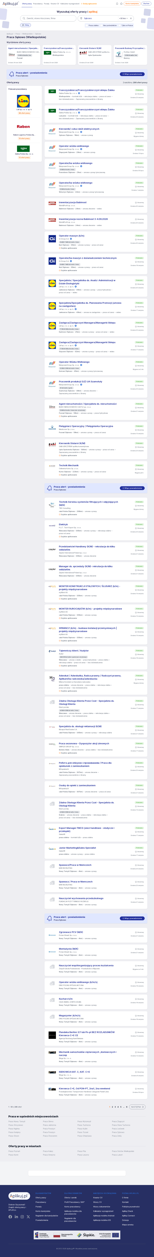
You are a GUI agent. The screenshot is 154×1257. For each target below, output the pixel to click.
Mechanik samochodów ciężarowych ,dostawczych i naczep (87, 1054)
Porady (46, 4)
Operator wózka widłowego (74, 146)
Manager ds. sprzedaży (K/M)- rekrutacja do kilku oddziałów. (86, 568)
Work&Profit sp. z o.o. (67, 205)
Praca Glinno (48, 1121)
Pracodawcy (38, 4)
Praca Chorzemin (50, 1136)
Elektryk (63, 524)
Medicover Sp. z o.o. (67, 429)
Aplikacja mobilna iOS (102, 1220)
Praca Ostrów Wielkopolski (123, 1151)
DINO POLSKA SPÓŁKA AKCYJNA (71, 985)
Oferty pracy (27, 4)
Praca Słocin (13, 1136)
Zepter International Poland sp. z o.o (72, 553)
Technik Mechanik (69, 465)
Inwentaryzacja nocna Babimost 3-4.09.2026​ (83, 219)
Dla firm (146, 4)
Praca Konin (13, 1155)
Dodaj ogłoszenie (90, 4)
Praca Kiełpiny (14, 1132)
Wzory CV (97, 1202)
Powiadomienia (42, 1220)
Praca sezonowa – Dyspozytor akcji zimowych (84, 743)
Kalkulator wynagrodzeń (70, 4)
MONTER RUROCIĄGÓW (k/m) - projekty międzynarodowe (90, 608)
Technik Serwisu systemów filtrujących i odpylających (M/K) (88, 503)
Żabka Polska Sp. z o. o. (68, 93)
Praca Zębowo (118, 1132)
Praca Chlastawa (84, 1136)
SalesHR (62, 834)
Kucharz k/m (66, 998)
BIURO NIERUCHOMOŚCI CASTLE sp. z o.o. (75, 407)
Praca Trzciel (82, 1132)
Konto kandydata (132, 4)
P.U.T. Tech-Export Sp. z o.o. (70, 527)
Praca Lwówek (118, 1129)
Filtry (27, 25)
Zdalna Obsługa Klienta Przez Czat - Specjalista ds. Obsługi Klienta (86, 702)
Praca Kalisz (48, 1151)
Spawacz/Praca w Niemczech (75, 865)
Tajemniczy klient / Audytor (74, 650)
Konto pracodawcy (72, 1207)
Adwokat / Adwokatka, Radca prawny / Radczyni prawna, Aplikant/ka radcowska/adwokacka (90, 677)
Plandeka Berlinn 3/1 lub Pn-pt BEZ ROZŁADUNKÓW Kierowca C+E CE (87, 1034)
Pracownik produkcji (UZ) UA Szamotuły (80, 381)
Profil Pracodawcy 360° (74, 1202)
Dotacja (125, 1220)
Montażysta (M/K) (68, 948)
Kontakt (125, 1202)
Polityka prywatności (131, 1207)
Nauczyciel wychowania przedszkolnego (81, 898)
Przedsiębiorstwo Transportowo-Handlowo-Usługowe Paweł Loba (84, 1092)
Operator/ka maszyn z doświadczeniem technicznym (88, 258)
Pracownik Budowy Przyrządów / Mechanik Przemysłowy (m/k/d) (130, 48)
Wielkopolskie (27, 34)
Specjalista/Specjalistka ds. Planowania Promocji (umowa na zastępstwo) (90, 304)
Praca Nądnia (14, 1129)
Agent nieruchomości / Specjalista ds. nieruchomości (23, 48)
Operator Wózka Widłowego (74, 362)
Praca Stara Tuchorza (121, 1125)
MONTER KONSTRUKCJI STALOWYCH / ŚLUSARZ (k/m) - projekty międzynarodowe (89, 588)
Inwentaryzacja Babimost (72, 202)
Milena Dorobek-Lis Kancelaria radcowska (74, 682)
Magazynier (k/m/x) (69, 1015)
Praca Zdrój (116, 1136)
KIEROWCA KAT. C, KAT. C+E (74, 1072)
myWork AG (63, 592)
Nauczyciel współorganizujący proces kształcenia (86, 965)
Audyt (61, 654)
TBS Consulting (64, 508)
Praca (18, 34)
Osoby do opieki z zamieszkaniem (77, 785)
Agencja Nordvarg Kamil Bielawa (71, 1038)
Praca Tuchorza (84, 1125)
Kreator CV (55, 4)
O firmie (125, 1197)
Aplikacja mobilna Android (103, 1216)
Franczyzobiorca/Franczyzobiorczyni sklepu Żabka (59, 48)
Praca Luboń (117, 1155)
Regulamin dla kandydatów (47, 1216)
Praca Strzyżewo (15, 1125)
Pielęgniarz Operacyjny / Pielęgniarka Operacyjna (86, 426)
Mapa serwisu (127, 1225)
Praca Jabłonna (49, 1125)
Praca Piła (81, 1151)
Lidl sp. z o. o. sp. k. (66, 287)
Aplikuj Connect (128, 1216)
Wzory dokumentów (101, 1207)
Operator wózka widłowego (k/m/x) (78, 982)
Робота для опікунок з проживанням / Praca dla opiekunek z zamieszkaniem (85, 764)
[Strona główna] (11, 4)
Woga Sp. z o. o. (65, 1058)
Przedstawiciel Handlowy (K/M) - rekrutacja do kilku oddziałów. (87, 548)
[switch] (132, 74)
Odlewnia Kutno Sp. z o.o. (68, 468)
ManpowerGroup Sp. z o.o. (69, 132)
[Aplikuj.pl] (19, 1196)
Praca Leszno (83, 1155)
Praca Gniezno (49, 1155)
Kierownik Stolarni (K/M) (90, 48)
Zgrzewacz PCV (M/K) (71, 932)
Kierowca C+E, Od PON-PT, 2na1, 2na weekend (84, 1088)
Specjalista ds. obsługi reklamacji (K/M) (80, 726)
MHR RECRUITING (65, 868)
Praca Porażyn (49, 1129)
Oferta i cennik (70, 1197)
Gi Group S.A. (64, 239)
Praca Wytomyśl (84, 1121)
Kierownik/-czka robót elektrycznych (79, 129)
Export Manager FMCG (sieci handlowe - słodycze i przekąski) (86, 830)
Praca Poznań (14, 1151)
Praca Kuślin (82, 1129)
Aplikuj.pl (10, 34)
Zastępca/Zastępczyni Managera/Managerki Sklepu (87, 322)
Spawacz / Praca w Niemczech (76, 881)
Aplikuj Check (127, 1211)
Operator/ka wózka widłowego (75, 163)
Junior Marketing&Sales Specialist (77, 847)
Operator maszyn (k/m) (71, 235)
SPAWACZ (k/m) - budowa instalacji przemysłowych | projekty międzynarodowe (88, 630)
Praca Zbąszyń (118, 1121)
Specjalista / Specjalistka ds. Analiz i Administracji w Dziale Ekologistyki (87, 282)
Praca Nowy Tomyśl (16, 1121)
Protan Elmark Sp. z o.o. (68, 935)
